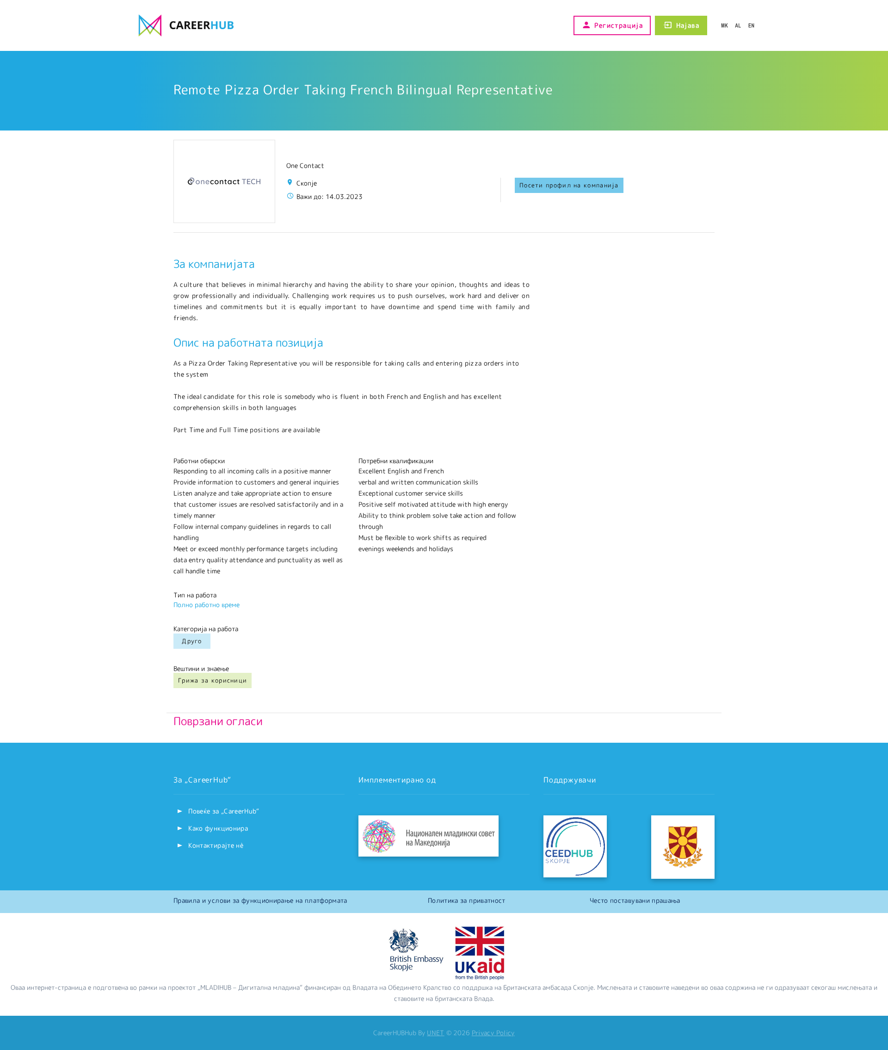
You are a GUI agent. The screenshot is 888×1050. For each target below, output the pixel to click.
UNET (435, 1032)
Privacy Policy (493, 1032)
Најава (687, 25)
